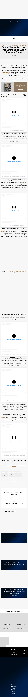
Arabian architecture (6, 135)
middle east (19, 475)
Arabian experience (6, 72)
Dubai (19, 65)
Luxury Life (23, 45)
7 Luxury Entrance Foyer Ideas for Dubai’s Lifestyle (16, 79)
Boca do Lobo (5, 472)
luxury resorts (12, 475)
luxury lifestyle (5, 475)
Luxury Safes (13, 683)
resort (17, 417)
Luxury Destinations (10, 45)
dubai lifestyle (16, 472)
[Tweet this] (14, 484)
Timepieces (20, 562)
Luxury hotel (19, 474)
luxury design (12, 474)
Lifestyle (4, 45)
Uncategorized (20, 589)
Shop (13, 693)
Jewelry (13, 688)
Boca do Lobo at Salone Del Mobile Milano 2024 (14, 537)
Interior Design (5, 474)
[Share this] (12, 484)
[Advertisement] (14, 254)
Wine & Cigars (14, 686)
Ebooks (13, 691)
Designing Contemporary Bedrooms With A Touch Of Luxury (14, 565)
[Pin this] (15, 484)
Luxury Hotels (18, 45)
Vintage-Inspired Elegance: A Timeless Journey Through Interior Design (14, 592)
